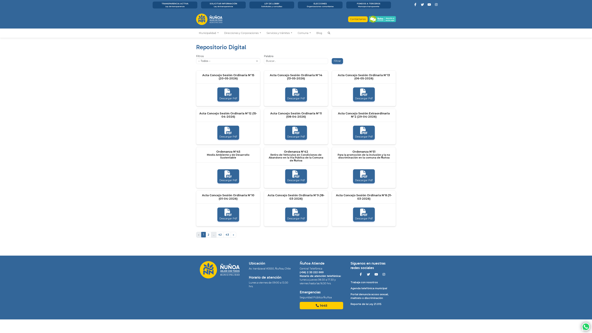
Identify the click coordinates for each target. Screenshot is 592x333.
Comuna (303, 33)
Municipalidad (208, 33)
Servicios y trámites (278, 33)
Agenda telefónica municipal (369, 288)
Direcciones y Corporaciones (241, 33)
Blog (319, 33)
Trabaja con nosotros (364, 282)
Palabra (268, 56)
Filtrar (337, 61)
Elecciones (320, 5)
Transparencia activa (175, 5)
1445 (323, 305)
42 (220, 234)
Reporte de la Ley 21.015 (366, 304)
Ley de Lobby (271, 5)
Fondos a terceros (368, 5)
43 (227, 234)
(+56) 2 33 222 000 (312, 272)
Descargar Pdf (228, 98)
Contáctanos (358, 19)
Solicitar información (223, 5)
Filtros (200, 56)
